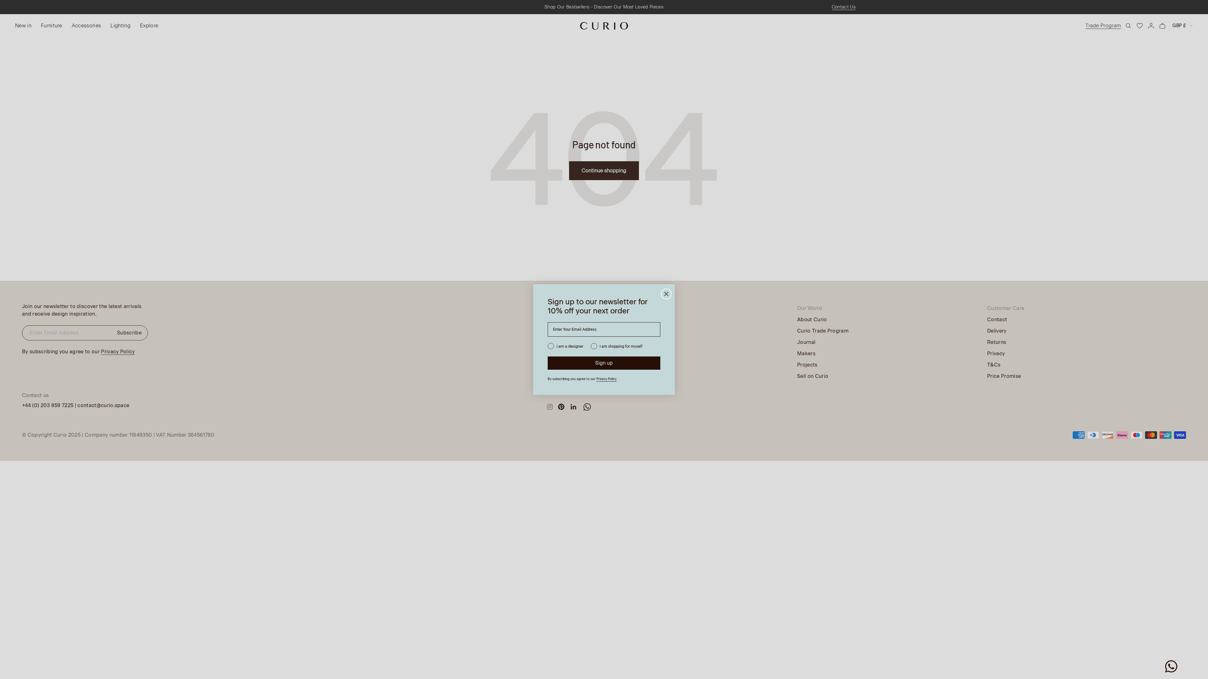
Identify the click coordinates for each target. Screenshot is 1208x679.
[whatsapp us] (1171, 666)
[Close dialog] (666, 294)
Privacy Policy (606, 379)
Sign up (604, 363)
